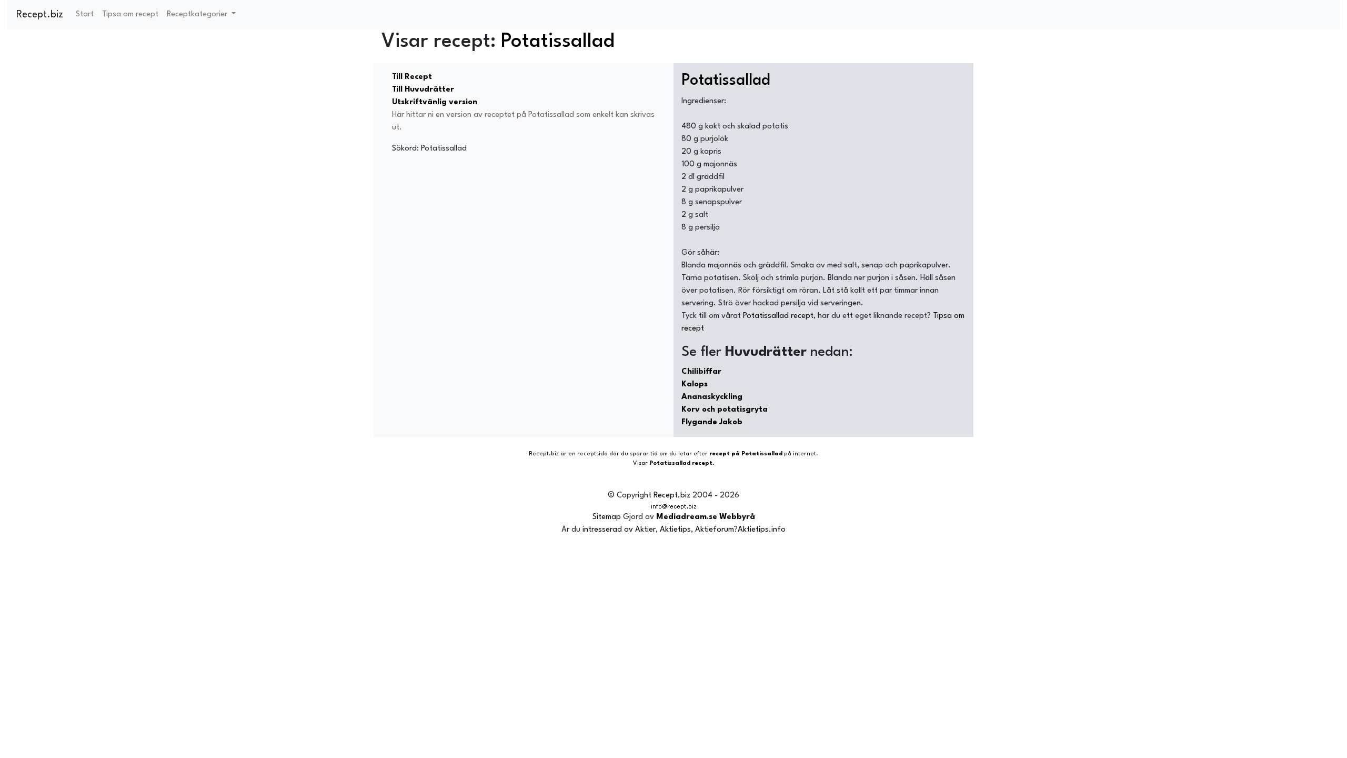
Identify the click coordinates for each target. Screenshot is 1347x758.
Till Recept (412, 77)
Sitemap (606, 517)
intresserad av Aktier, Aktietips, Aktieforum (658, 530)
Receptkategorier (198, 14)
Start (85, 14)
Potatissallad (558, 42)
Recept (539, 454)
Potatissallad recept (778, 316)
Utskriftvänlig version (434, 102)
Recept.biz (39, 14)
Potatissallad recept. (682, 463)
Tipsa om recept (130, 14)
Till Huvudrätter (423, 90)
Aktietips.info (762, 530)
